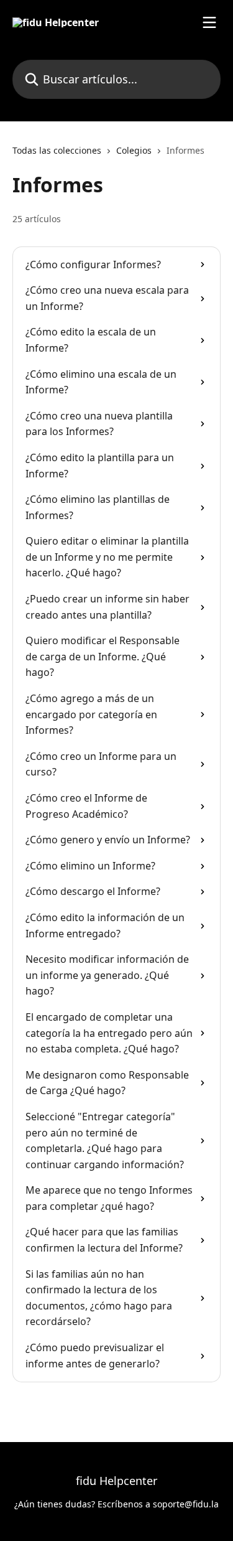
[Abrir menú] (209, 22)
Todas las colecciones (56, 150)
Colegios (134, 150)
